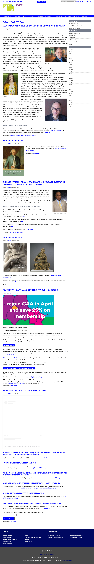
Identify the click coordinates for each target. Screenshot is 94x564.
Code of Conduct (7, 543)
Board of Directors (15, 135)
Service (34, 135)
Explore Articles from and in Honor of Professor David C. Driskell (34, 183)
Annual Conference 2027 (13, 1)
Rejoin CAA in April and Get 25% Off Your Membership (30, 290)
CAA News (13, 521)
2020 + (71, 62)
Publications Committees (76, 537)
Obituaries (20, 232)
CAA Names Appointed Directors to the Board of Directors (34, 26)
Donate (40, 2)
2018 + (71, 67)
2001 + (71, 104)
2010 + (71, 84)
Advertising (72, 35)
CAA (9, 29)
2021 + (71, 60)
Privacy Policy (43, 554)
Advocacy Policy (7, 541)
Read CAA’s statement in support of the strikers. (34, 488)
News (24, 16)
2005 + (71, 96)
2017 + (71, 69)
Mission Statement (7, 537)
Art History (13, 232)
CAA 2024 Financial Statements (33, 537)
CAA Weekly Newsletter (76, 26)
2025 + (71, 51)
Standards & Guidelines (72, 16)
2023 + (71, 56)
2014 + (71, 76)
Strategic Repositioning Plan (10, 539)
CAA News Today (13, 22)
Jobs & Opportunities (44, 16)
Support (84, 16)
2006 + (71, 93)
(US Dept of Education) (39, 468)
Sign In (88, 1)
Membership (7, 16)
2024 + (71, 54)
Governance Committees (54, 535)
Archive (27, 539)
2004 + (71, 98)
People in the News (26, 135)
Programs (17, 16)
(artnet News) (46, 458)
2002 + (71, 102)
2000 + (71, 107)
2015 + (71, 73)
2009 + (71, 87)
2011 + (71, 82)
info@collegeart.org (67, 560)
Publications (58, 16)
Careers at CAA (29, 541)
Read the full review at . (18, 282)
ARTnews (30, 229)
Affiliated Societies (74, 39)
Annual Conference (74, 42)
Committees (52, 531)
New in (13, 141)
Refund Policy (51, 554)
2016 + (71, 71)
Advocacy (32, 16)
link (20, 211)
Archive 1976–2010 (74, 28)
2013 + (71, 78)
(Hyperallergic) (52, 488)
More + (71, 44)
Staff (26, 535)
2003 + (71, 100)
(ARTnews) (57, 478)
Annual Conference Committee (55, 537)
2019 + (71, 65)
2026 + (71, 49)
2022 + (71, 58)
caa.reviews (36, 153)
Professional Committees (76, 535)
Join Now (79, 1)
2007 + (71, 91)
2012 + (71, 80)
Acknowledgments (74, 33)
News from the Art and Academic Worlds (25, 390)
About (5, 531)
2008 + (71, 89)
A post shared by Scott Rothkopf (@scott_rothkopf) (16, 446)
